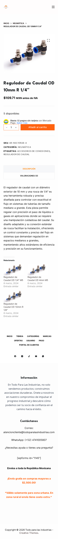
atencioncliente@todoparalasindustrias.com (29, 432)
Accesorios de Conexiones (33, 151)
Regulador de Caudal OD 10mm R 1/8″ (13, 306)
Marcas (47, 336)
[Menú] (53, 7)
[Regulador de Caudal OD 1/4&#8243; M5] (14, 270)
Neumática (24, 147)
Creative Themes (28, 532)
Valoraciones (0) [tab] (29, 176)
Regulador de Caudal (17, 154)
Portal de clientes (29, 345)
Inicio (9, 336)
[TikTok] (29, 356)
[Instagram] (22, 356)
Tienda (19, 336)
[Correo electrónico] (36, 356)
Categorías (33, 336)
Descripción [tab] (29, 169)
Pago (41, 340)
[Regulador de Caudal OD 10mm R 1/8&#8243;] (14, 296)
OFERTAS (18, 340)
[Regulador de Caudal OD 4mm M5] (38, 270)
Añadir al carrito (37, 127)
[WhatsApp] (43, 356)
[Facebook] (15, 356)
